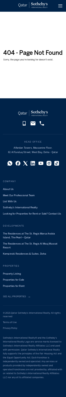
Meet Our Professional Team (19, 195)
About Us (8, 189)
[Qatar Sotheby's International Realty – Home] (33, 6)
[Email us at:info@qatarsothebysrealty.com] (33, 125)
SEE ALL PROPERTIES (17, 296)
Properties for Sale (13, 280)
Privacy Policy (10, 328)
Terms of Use (10, 322)
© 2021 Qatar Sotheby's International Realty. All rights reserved (31, 315)
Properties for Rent (14, 286)
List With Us (9, 201)
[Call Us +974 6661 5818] (42, 125)
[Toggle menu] (60, 6)
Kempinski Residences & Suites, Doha (24, 254)
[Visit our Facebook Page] (18, 164)
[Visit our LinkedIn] (33, 164)
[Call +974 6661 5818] (24, 125)
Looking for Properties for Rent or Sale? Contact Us (32, 214)
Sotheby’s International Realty (20, 207)
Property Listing (12, 274)
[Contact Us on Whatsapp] (10, 164)
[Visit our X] (25, 164)
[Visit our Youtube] (41, 164)
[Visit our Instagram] (49, 164)
